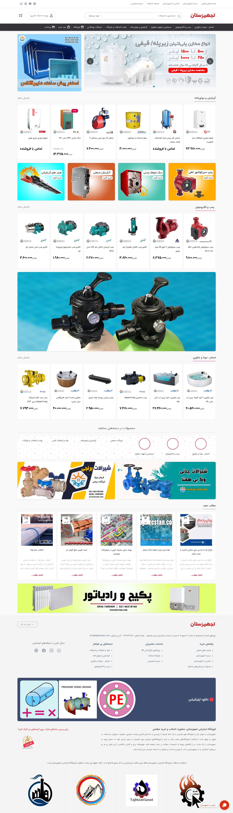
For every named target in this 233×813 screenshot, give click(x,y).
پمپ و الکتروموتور (102, 666)
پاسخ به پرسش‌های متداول (199, 666)
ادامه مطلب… (200, 575)
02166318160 (128, 635)
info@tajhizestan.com (100, 635)
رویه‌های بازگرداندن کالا (150, 650)
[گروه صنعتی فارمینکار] (41, 790)
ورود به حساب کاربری (39, 15)
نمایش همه (23, 98)
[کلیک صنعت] (192, 790)
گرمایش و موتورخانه (101, 655)
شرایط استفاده (153, 3)
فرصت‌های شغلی (208, 3)
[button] (146, 86)
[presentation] (90, 61)
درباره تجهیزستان (190, 3)
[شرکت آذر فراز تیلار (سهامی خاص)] (91, 790)
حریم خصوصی (137, 3)
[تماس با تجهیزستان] (224, 805)
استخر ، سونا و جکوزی (100, 661)
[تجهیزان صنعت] (142, 790)
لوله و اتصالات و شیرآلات (99, 650)
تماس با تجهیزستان (171, 3)
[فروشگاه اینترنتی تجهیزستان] (203, 16)
